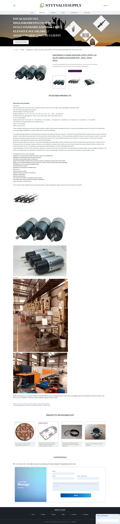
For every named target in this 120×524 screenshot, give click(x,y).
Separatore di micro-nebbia (50, 397)
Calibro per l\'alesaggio (72, 395)
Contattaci (74, 12)
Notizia (53, 12)
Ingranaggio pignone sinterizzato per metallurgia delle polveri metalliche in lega (32, 405)
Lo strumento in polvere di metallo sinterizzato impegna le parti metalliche (33, 403)
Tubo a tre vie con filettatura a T (20, 397)
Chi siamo (87, 12)
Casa (31, 12)
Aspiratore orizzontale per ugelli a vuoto (95, 395)
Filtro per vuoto (63, 395)
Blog (63, 12)
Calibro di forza (81, 395)
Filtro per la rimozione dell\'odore (36, 397)
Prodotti (42, 12)
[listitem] (60, 82)
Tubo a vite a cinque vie (28, 395)
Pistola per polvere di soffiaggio (51, 395)
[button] (14, 6)
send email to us (76, 71)
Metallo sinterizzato (17, 395)
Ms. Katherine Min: (21, 464)
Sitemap (74, 521)
